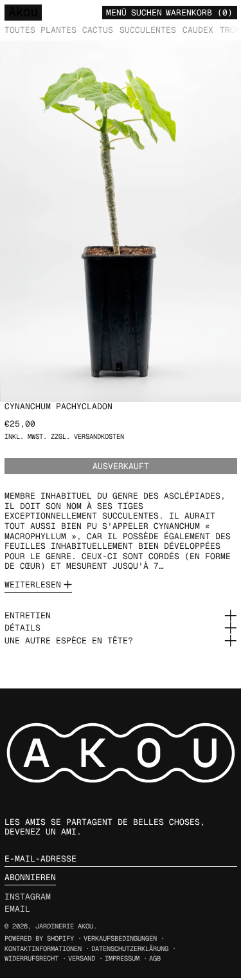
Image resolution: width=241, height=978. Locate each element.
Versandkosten (99, 436)
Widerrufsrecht (31, 958)
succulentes (148, 29)
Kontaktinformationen (43, 949)
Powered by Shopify (39, 938)
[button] (146, 12)
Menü (116, 12)
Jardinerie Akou (64, 926)
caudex (198, 29)
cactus (97, 29)
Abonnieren (30, 877)
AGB (155, 958)
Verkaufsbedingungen (120, 938)
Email (17, 909)
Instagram (27, 897)
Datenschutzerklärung (129, 949)
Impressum (122, 958)
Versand (81, 958)
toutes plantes (40, 29)
